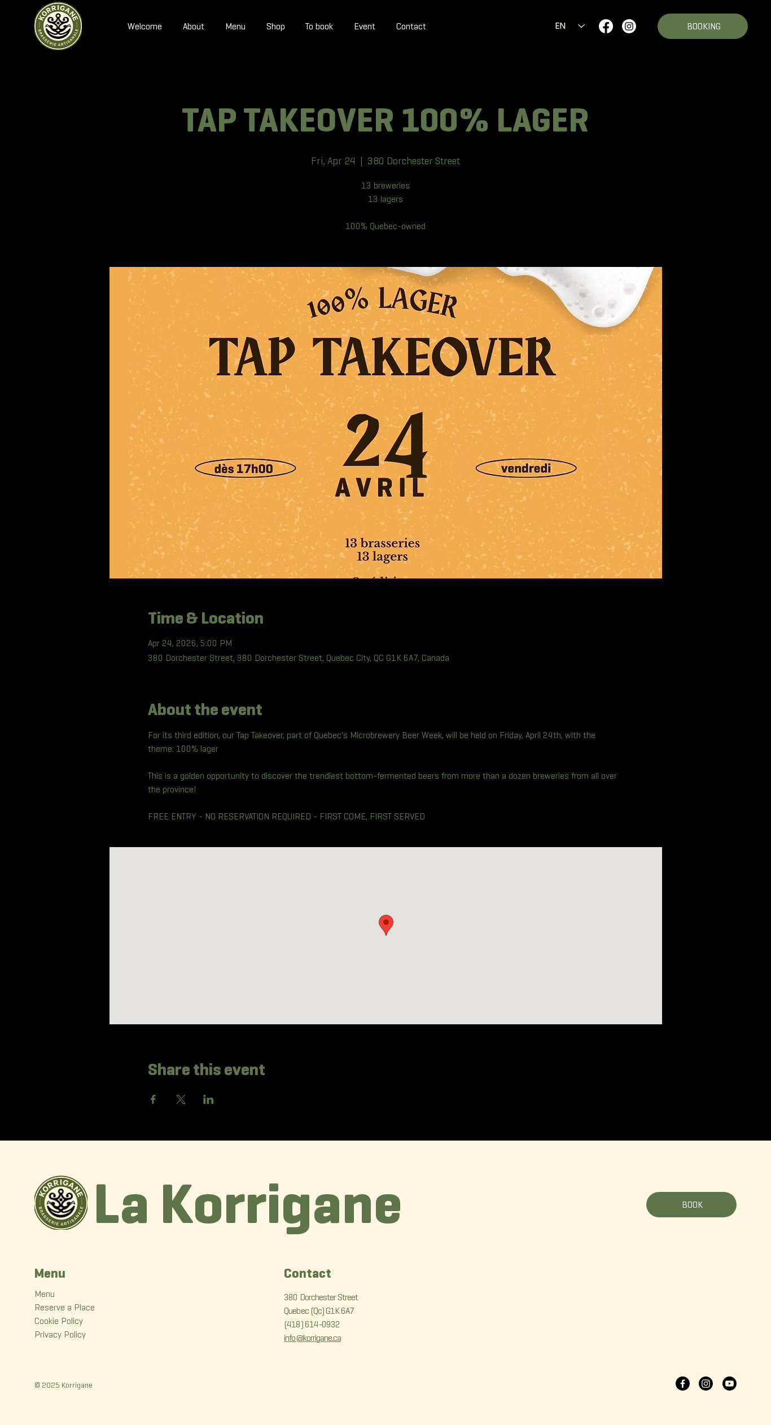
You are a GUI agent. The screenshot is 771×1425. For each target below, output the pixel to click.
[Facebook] (606, 26)
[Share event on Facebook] (153, 1099)
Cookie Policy (58, 1321)
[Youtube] (729, 1383)
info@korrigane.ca (312, 1337)
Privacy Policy (60, 1334)
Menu (44, 1293)
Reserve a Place (64, 1307)
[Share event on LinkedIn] (208, 1099)
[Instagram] (629, 26)
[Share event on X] (181, 1099)
